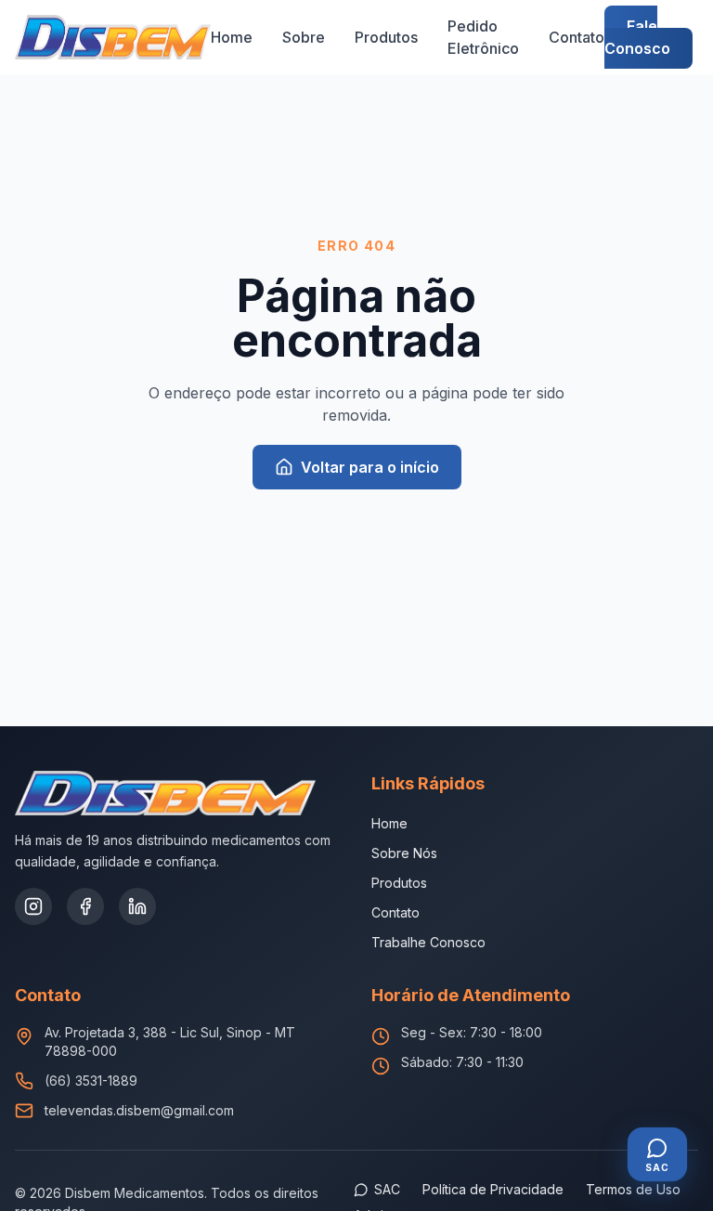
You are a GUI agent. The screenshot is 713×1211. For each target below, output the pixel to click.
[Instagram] (33, 906)
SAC (387, 1189)
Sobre (303, 37)
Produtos (386, 37)
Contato (576, 37)
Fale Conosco (637, 37)
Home (232, 37)
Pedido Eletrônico (483, 37)
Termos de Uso (633, 1189)
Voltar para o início (370, 467)
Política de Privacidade (493, 1189)
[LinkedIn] (137, 906)
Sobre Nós (404, 853)
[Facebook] (85, 906)
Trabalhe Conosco (428, 942)
